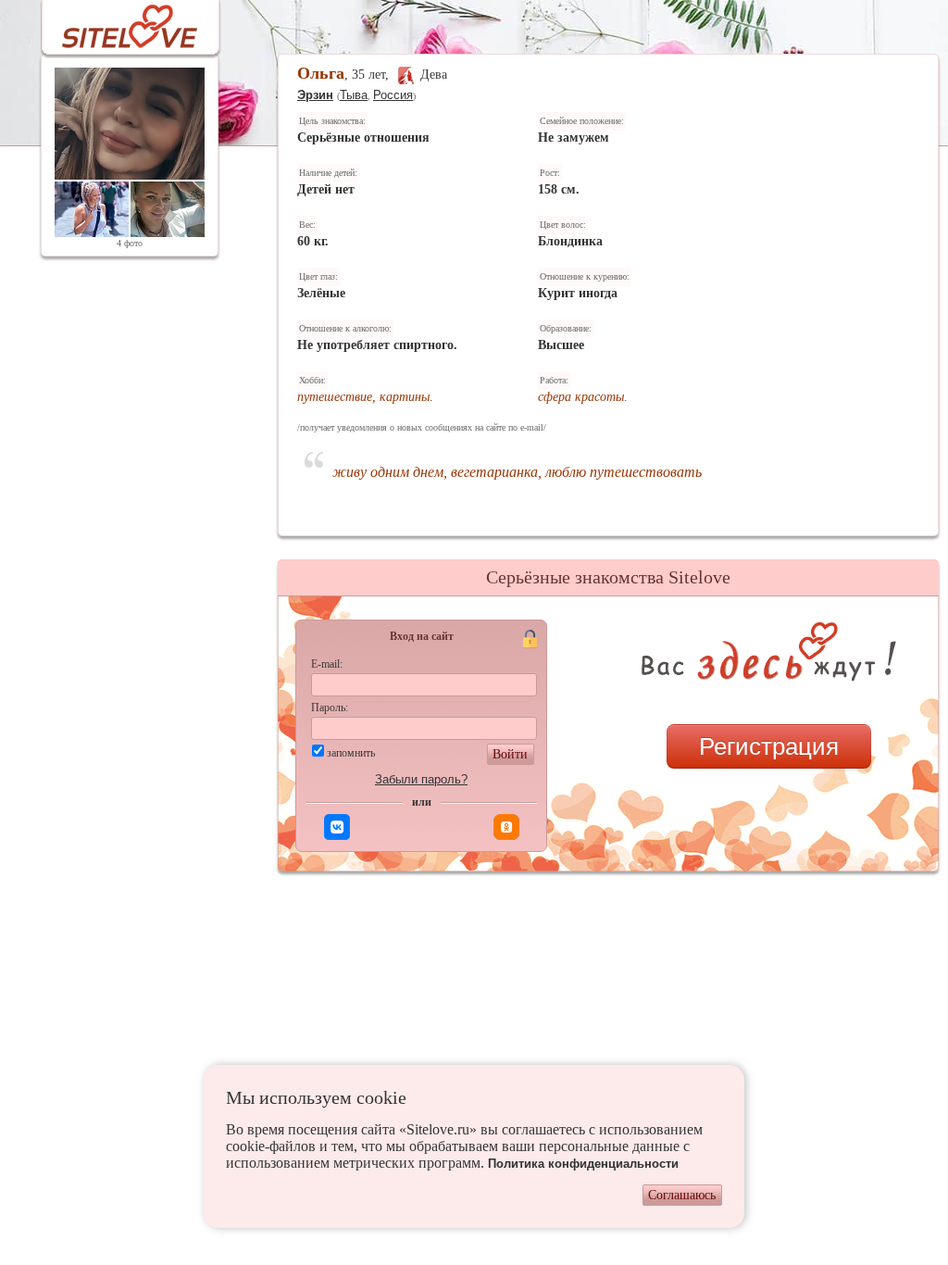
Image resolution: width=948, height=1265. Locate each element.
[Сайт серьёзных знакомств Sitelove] (115, 22)
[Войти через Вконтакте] (337, 827)
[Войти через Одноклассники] (506, 827)
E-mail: (327, 664)
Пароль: (329, 707)
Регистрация (769, 746)
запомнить (351, 752)
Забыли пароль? (421, 779)
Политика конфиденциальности (583, 1164)
